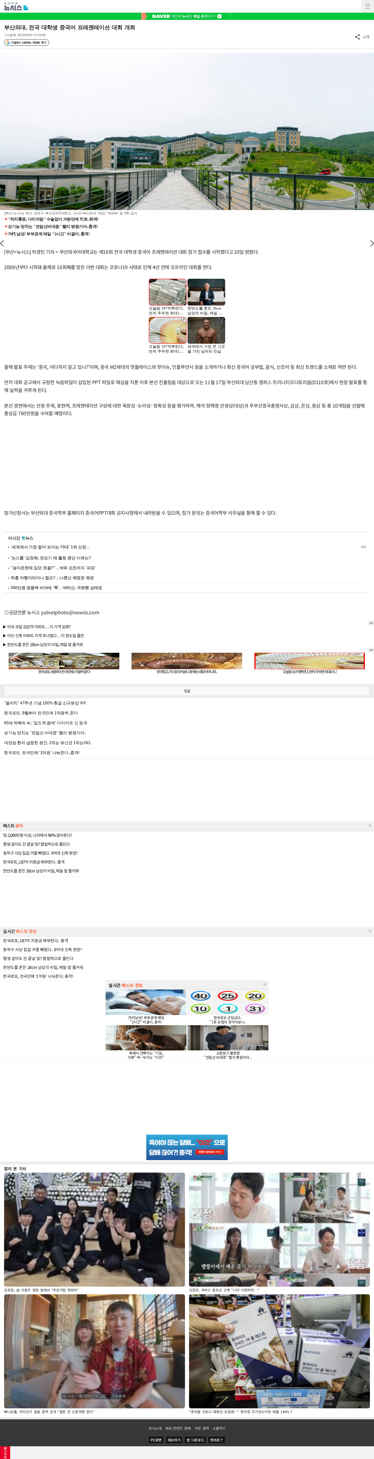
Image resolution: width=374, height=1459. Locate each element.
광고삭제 (5, 1453)
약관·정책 (201, 1428)
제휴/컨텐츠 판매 (178, 1428)
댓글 (187, 690)
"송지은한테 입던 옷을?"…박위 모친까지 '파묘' (53, 568)
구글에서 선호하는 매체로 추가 (28, 42)
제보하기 (174, 1439)
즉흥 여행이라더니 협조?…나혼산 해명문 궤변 (52, 578)
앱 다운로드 (195, 1439)
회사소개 (155, 1428)
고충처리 (218, 1428)
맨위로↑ (216, 1439)
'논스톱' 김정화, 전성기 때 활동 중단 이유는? (51, 558)
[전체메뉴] (367, 6)
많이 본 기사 (15, 1168)
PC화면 (156, 1439)
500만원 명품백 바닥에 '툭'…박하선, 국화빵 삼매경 (56, 588)
